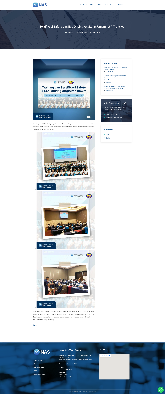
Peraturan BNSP (39, 367)
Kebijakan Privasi (39, 374)
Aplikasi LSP (83, 4)
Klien (36, 371)
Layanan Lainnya (96, 4)
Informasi (109, 4)
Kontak (121, 4)
